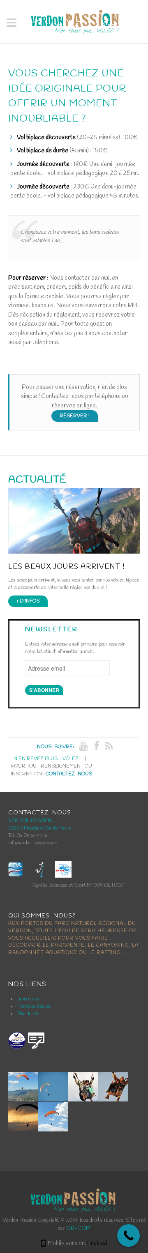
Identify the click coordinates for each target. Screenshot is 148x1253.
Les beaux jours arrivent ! (66, 567)
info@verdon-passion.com (33, 843)
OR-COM (78, 1228)
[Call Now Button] (128, 1235)
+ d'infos (27, 601)
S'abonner (44, 690)
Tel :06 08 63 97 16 (27, 835)
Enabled (97, 1243)
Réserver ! (75, 416)
